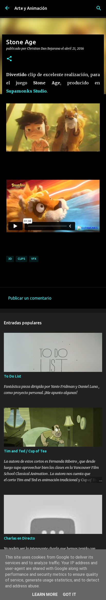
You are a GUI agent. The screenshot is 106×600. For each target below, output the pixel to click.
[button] (9, 59)
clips (21, 258)
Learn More (45, 594)
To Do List (12, 376)
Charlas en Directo (19, 538)
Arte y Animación (30, 8)
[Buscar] (99, 8)
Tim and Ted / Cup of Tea (25, 451)
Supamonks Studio (26, 91)
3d (10, 258)
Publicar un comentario (29, 298)
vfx (33, 258)
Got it (69, 594)
